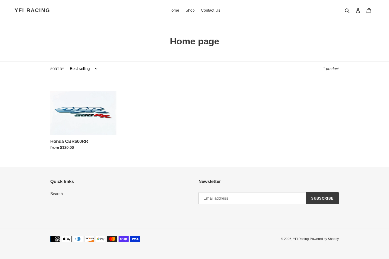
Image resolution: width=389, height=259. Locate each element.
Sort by (57, 69)
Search (56, 193)
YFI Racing (32, 10)
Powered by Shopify (324, 239)
